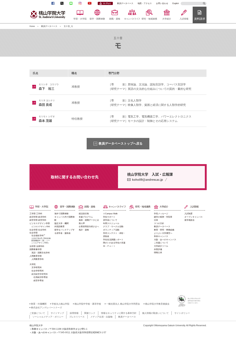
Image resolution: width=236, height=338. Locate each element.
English (175, 3)
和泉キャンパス (161, 236)
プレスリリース (77, 317)
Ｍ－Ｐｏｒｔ (109, 246)
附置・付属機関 (38, 304)
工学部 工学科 (36, 213)
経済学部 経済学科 (38, 217)
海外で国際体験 (61, 213)
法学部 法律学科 (37, 246)
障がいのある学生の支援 (114, 243)
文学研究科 (37, 267)
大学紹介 (166, 19)
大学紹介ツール (161, 246)
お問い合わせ (162, 3)
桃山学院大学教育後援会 (157, 304)
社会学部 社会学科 (38, 230)
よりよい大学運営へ (163, 233)
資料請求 (199, 18)
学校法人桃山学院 (60, 304)
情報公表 (158, 252)
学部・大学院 (80, 19)
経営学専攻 (39, 280)
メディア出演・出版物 (101, 317)
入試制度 (188, 213)
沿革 (156, 220)
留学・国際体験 (97, 19)
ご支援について (161, 243)
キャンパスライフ (132, 19)
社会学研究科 (38, 271)
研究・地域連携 (149, 19)
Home (32, 26)
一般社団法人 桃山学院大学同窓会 (123, 304)
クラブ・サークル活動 (113, 226)
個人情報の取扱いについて (155, 313)
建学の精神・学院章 (163, 217)
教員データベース (125, 3)
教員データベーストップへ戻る (121, 143)
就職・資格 (114, 19)
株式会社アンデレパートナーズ (46, 307)
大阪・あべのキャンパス (165, 239)
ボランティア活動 (111, 230)
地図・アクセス (145, 3)
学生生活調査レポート (113, 239)
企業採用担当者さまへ (89, 226)
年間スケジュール (111, 223)
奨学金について (110, 220)
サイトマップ (57, 313)
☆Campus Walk (110, 213)
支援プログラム (86, 217)
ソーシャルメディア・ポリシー (47, 317)
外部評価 (158, 249)
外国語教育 (59, 226)
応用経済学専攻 (41, 277)
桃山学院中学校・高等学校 (87, 304)
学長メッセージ (161, 213)
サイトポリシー (182, 313)
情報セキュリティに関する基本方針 (118, 313)
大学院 (33, 264)
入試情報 (184, 19)
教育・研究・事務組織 (164, 230)
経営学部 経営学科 (38, 220)
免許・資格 (84, 230)
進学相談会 (189, 220)
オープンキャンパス (193, 217)
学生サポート (109, 217)
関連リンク (89, 313)
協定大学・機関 (61, 223)
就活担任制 (84, 213)
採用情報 (74, 313)
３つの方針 (159, 223)
